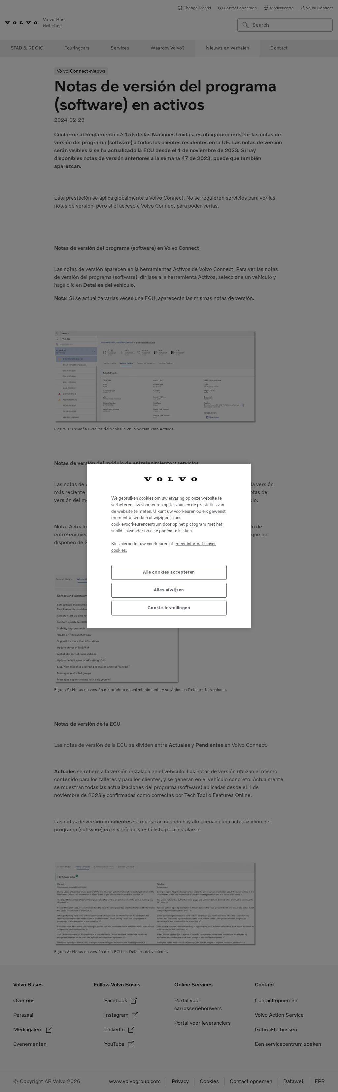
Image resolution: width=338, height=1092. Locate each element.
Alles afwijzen (169, 589)
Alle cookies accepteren (169, 572)
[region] (169, 546)
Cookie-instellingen (169, 607)
